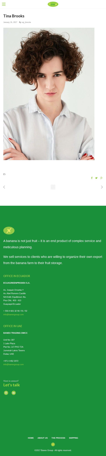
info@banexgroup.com (13, 314)
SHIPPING (73, 438)
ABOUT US (43, 438)
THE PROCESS (58, 438)
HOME (31, 438)
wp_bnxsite (26, 22)
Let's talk (11, 385)
